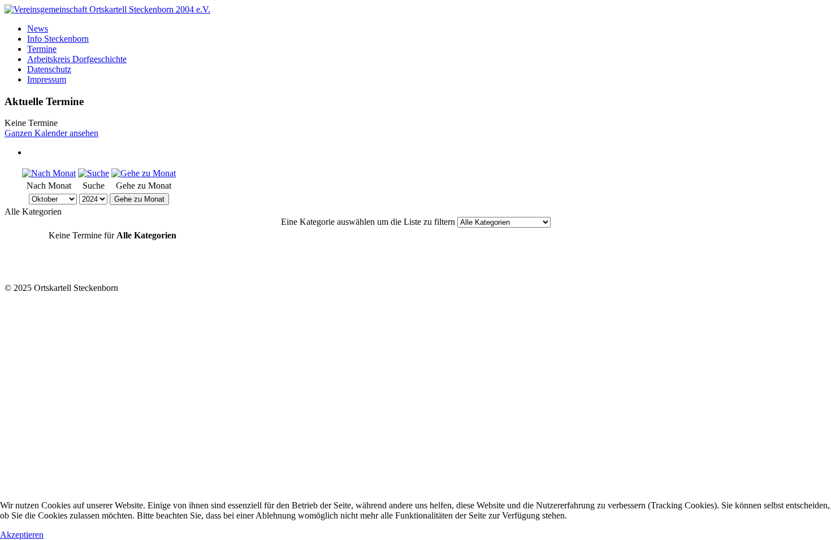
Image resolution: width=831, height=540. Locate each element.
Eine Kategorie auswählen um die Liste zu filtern (368, 222)
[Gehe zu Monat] (143, 173)
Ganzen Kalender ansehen (51, 133)
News (37, 28)
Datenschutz (49, 69)
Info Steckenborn (58, 38)
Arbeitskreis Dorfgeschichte (77, 59)
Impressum (46, 79)
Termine (42, 49)
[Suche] (93, 173)
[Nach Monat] (49, 173)
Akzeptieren (22, 534)
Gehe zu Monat (139, 199)
